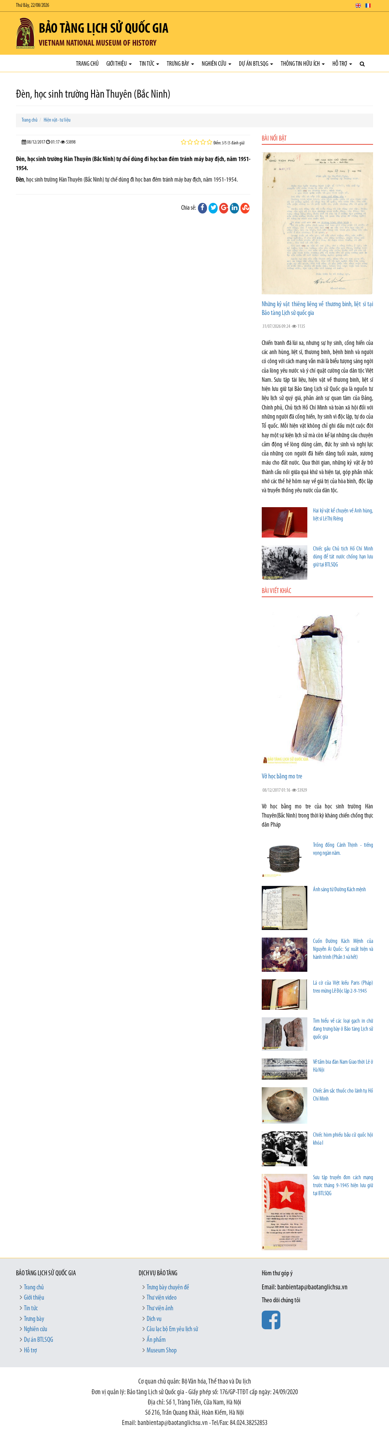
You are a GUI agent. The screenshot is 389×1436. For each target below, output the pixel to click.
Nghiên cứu (215, 64)
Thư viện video (162, 1298)
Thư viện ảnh (160, 1308)
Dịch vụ (154, 1319)
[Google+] (223, 208)
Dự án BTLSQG (254, 64)
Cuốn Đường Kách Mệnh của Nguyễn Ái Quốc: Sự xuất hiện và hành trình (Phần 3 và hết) (343, 949)
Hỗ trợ (340, 64)
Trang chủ (87, 64)
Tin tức (147, 64)
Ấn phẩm (156, 1340)
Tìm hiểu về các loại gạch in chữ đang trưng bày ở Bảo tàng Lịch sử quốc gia (343, 1029)
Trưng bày (178, 64)
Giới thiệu (117, 64)
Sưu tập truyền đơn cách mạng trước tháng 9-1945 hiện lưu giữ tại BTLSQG (343, 1186)
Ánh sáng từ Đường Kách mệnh (339, 890)
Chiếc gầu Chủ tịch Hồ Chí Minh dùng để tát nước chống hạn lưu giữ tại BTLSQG (343, 557)
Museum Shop (162, 1350)
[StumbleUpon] (245, 208)
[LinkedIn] (234, 208)
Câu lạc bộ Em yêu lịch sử (172, 1329)
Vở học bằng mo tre (282, 776)
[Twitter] (213, 208)
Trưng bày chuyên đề (168, 1287)
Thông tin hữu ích (301, 64)
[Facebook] (202, 208)
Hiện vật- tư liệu (57, 120)
